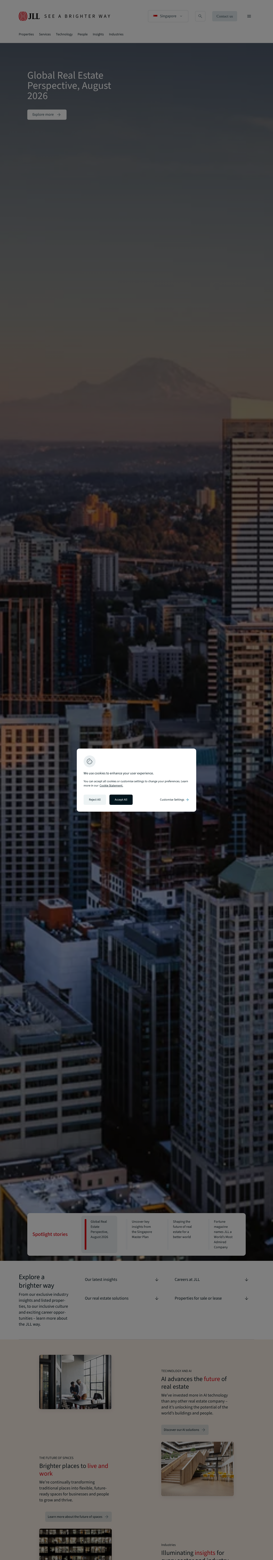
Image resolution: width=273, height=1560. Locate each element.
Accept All (121, 800)
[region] (136, 780)
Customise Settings (174, 799)
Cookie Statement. (111, 786)
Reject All (95, 800)
